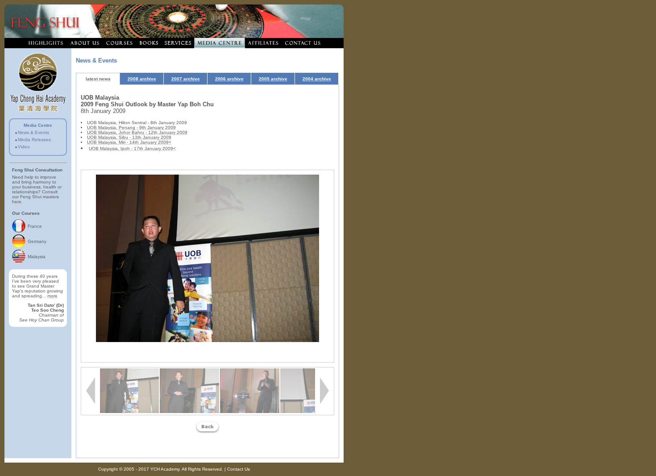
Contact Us (238, 469)
